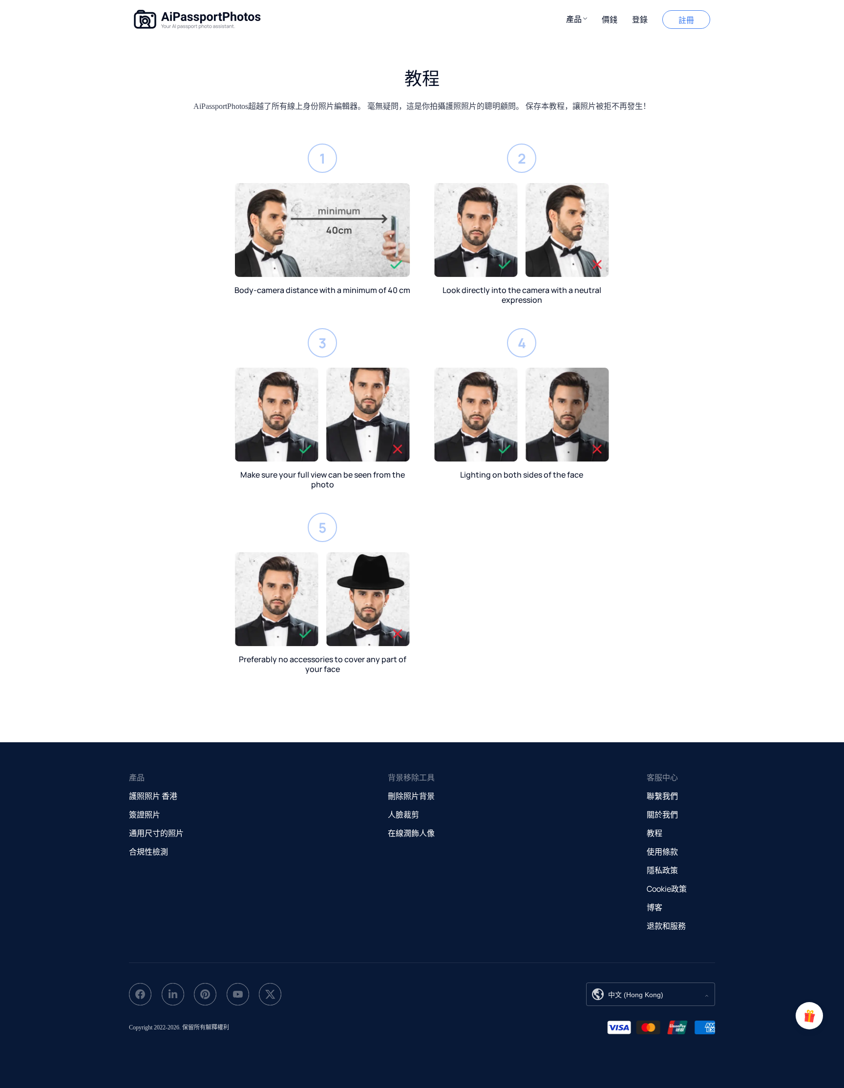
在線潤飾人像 (411, 833)
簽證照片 (144, 814)
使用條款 (662, 851)
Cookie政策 (667, 888)
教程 (654, 833)
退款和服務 (666, 926)
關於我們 (662, 814)
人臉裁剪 (403, 814)
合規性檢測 (148, 851)
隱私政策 (662, 870)
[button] (576, 18)
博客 (654, 907)
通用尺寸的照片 (156, 833)
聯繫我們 (662, 796)
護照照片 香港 (153, 796)
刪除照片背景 (411, 796)
